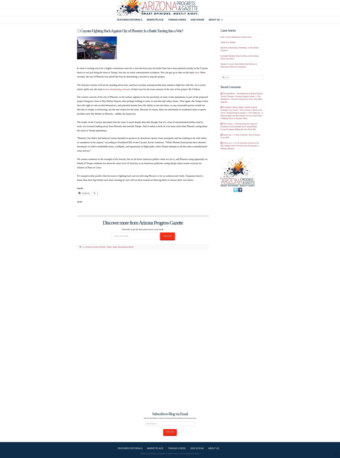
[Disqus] (143, 287)
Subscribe (167, 236)
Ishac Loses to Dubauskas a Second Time (236, 37)
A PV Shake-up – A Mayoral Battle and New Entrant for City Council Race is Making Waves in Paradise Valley (242, 115)
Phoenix (102, 247)
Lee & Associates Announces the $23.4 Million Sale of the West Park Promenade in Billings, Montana (240, 146)
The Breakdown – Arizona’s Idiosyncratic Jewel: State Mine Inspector (241, 99)
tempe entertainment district (123, 247)
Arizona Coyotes (92, 247)
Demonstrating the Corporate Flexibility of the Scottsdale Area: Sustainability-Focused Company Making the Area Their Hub (239, 126)
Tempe (109, 247)
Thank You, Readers (228, 42)
